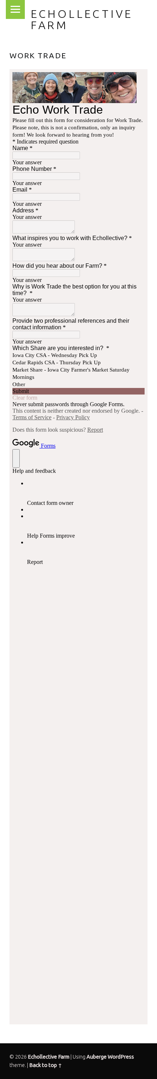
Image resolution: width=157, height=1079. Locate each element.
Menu (15, 9)
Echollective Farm (82, 19)
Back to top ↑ (45, 1065)
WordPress (121, 1057)
